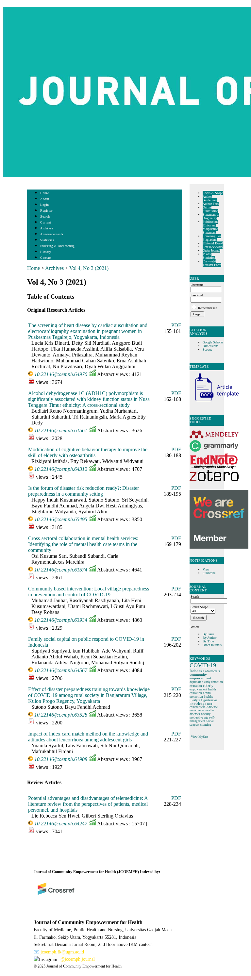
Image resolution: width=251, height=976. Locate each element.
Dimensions (210, 346)
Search (45, 216)
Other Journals (212, 645)
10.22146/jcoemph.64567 (60, 670)
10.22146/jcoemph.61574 (60, 569)
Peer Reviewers (213, 247)
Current (45, 222)
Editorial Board (213, 243)
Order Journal (211, 250)
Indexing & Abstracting (57, 246)
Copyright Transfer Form (212, 263)
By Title (208, 641)
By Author (209, 637)
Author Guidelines (210, 198)
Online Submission (210, 209)
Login (44, 205)
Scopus (207, 349)
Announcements (51, 234)
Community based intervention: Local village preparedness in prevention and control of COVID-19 (88, 591)
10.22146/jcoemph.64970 (60, 374)
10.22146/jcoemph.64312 (60, 469)
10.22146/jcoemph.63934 (60, 620)
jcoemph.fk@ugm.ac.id (62, 952)
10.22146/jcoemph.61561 (60, 430)
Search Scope (199, 607)
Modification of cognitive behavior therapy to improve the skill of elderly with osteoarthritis (87, 452)
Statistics (47, 240)
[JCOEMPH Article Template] (214, 402)
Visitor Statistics (209, 255)
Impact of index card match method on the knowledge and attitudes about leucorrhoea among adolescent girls (88, 736)
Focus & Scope (213, 193)
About (44, 199)
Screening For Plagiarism (212, 237)
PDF (176, 325)
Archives (46, 228)
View (206, 569)
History (45, 252)
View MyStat (199, 736)
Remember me (207, 308)
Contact (46, 257)
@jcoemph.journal (77, 959)
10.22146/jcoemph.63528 (60, 715)
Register (46, 210)
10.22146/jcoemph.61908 (60, 759)
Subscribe (209, 573)
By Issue (208, 634)
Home (44, 193)
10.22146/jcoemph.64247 (60, 823)
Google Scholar (213, 342)
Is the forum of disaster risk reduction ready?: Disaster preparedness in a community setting (83, 491)
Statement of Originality (211, 216)
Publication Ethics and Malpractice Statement (210, 227)
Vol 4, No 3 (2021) (89, 268)
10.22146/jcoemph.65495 (60, 519)
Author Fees (211, 204)
